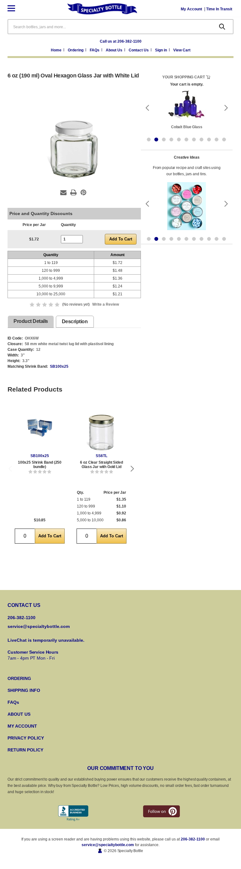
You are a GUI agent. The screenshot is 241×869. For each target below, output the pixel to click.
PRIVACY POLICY (26, 737)
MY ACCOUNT (22, 726)
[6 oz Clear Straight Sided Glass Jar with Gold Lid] (101, 428)
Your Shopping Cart (183, 77)
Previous (10, 468)
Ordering (76, 50)
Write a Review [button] (105, 304)
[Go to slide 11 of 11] (224, 139)
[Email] (63, 192)
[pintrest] (161, 811)
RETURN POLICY (25, 749)
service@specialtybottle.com (39, 626)
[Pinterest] (83, 192)
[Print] (73, 192)
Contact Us (139, 50)
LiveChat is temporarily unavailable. (46, 640)
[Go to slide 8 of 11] (201, 139)
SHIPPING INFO (24, 690)
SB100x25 (59, 366)
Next (132, 468)
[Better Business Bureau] (73, 813)
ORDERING (19, 678)
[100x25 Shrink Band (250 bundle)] (40, 428)
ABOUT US (19, 714)
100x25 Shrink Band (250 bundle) (40, 464)
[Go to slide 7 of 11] (194, 139)
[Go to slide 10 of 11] (216, 139)
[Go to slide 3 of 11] (164, 139)
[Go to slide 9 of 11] (209, 139)
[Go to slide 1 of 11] (149, 139)
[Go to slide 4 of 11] (171, 139)
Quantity (68, 225)
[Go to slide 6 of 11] (186, 139)
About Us (114, 50)
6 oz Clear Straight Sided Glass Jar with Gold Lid (101, 464)
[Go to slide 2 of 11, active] (156, 139)
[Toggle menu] (16, 8)
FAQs (95, 50)
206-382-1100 (193, 839)
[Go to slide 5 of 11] (179, 139)
